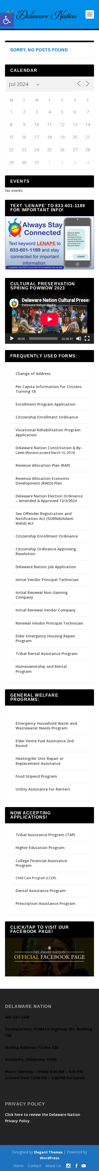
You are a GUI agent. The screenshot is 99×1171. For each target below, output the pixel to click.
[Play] (12, 338)
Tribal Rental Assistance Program (47, 653)
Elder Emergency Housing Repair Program (45, 638)
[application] (49, 319)
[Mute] (78, 338)
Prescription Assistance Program (46, 903)
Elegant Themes (48, 1152)
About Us (53, 1165)
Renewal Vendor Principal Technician (49, 623)
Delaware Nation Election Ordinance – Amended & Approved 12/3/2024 (49, 498)
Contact (34, 1165)
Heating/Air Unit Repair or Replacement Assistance (40, 761)
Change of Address (33, 373)
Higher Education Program (40, 847)
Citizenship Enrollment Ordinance (47, 417)
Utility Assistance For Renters (43, 789)
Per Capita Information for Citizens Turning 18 (49, 389)
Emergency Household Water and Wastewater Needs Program (46, 725)
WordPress (49, 1158)
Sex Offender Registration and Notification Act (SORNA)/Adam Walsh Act (44, 518)
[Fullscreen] (87, 338)
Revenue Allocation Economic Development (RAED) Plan (42, 481)
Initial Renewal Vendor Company (46, 610)
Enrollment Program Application (46, 404)
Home (18, 1165)
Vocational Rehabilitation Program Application (48, 432)
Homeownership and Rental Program (41, 669)
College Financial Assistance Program (41, 863)
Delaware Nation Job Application (46, 566)
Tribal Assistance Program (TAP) (45, 834)
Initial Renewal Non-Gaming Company (42, 595)
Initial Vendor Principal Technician (47, 579)
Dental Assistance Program (41, 890)
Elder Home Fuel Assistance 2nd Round (45, 743)
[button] (7, 20)
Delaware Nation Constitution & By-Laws (49, 450)
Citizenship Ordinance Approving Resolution (46, 551)
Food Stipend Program (36, 776)
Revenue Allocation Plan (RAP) (43, 465)
